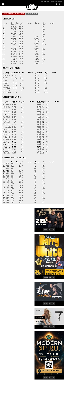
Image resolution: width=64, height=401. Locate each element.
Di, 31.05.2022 (6, 153)
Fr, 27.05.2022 (6, 146)
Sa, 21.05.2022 (6, 136)
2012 (3, 40)
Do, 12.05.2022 (6, 121)
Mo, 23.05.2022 (6, 139)
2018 (3, 50)
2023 (3, 58)
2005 (3, 28)
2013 (3, 41)
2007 (3, 31)
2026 (3, 63)
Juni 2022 (5, 82)
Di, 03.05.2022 (6, 106)
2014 (3, 43)
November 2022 (6, 90)
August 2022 (5, 85)
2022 (3, 56)
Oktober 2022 (6, 89)
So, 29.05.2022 (6, 149)
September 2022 (6, 87)
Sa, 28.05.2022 (6, 148)
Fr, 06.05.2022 (6, 111)
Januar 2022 (5, 74)
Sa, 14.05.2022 (6, 124)
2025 (3, 61)
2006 (3, 30)
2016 (3, 46)
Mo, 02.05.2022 (6, 104)
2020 (3, 53)
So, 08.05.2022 (6, 114)
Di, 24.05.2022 (6, 141)
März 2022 (5, 77)
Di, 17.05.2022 (6, 129)
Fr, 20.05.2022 (6, 134)
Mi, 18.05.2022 (6, 131)
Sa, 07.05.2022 (6, 113)
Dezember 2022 (6, 92)
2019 (3, 51)
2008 (3, 33)
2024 (3, 60)
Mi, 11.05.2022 (6, 119)
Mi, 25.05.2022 (6, 143)
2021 (3, 55)
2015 (3, 45)
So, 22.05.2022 (6, 138)
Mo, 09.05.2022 (6, 116)
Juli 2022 (4, 84)
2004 (3, 26)
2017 (3, 48)
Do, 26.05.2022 (6, 144)
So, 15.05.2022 (6, 126)
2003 (3, 25)
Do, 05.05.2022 (6, 109)
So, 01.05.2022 (6, 103)
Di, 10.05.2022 (6, 118)
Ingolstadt (51, 229)
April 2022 (5, 79)
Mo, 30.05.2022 (6, 151)
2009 (3, 35)
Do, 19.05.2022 (6, 133)
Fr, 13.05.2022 (6, 123)
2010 (3, 36)
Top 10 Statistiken (32, 14)
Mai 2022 (4, 80)
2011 (3, 38)
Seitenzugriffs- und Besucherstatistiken (13, 14)
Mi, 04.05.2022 (6, 108)
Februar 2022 (6, 75)
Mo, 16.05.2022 (6, 128)
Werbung (46, 229)
